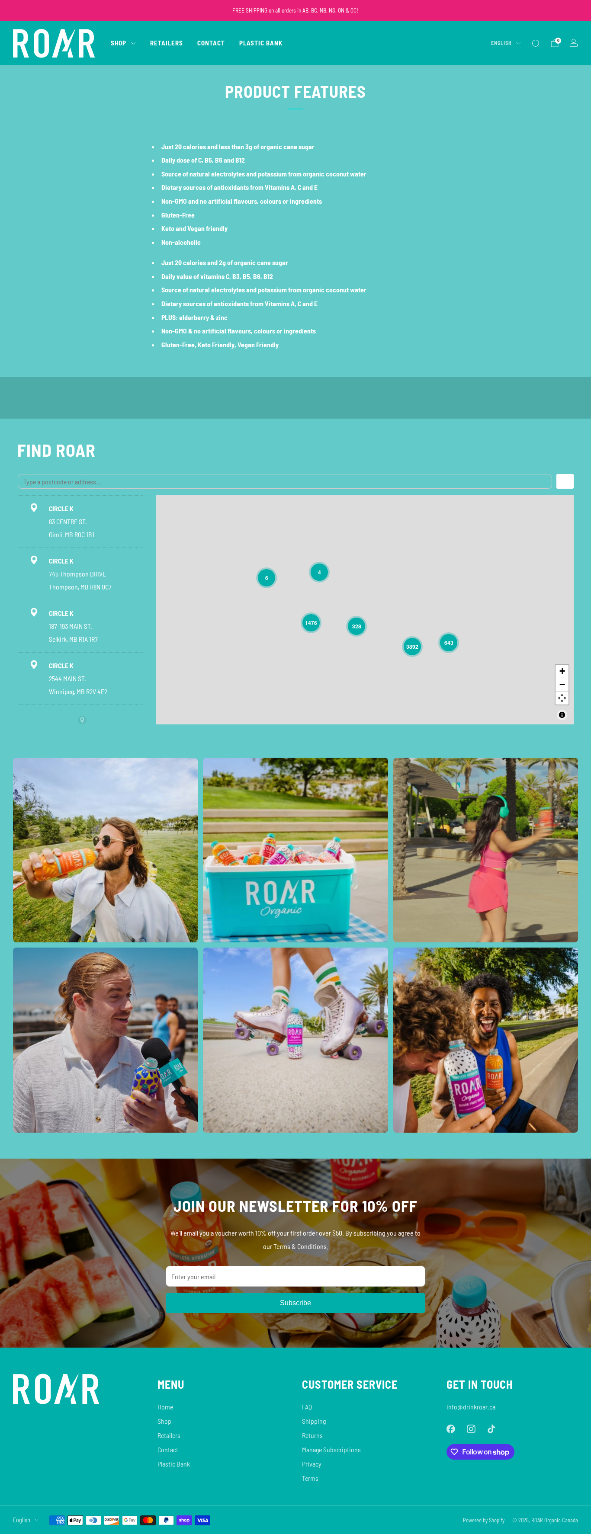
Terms (310, 1478)
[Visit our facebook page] (450, 1429)
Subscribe (295, 1303)
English (501, 43)
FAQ (307, 1407)
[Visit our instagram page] (471, 1429)
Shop (118, 43)
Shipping (314, 1421)
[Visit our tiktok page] (492, 1429)
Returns (312, 1435)
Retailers (166, 43)
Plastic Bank (261, 43)
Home (165, 1407)
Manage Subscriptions (331, 1449)
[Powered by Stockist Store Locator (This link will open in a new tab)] (82, 720)
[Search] (535, 43)
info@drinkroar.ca (470, 1407)
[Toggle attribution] (562, 715)
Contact (211, 43)
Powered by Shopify (483, 1520)
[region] (365, 609)
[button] (266, 577)
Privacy (311, 1464)
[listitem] (295, 10)
